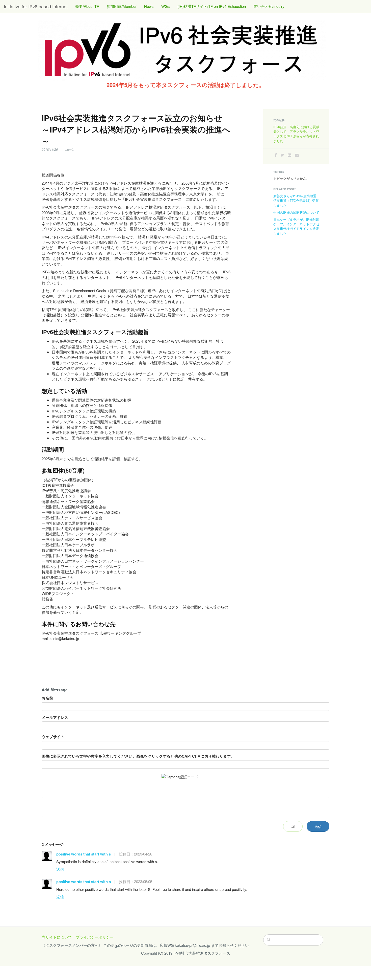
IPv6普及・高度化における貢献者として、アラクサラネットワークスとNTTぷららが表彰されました (296, 133)
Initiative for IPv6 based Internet (36, 6)
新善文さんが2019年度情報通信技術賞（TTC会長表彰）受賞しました (296, 200)
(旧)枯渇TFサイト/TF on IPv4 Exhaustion (211, 6)
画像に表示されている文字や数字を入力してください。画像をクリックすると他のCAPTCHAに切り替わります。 (138, 756)
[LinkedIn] (289, 155)
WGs (165, 6)
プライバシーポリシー (95, 937)
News (149, 6)
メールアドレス (55, 717)
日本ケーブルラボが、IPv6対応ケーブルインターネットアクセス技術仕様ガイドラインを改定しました (296, 226)
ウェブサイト (53, 736)
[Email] (297, 155)
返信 (60, 869)
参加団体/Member (122, 6)
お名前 (47, 698)
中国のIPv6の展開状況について (296, 212)
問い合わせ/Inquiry (268, 6)
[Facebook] (276, 155)
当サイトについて (57, 937)
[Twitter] (282, 155)
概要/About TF (87, 6)
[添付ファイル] (293, 826)
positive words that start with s (83, 854)
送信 (318, 826)
